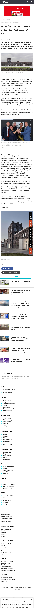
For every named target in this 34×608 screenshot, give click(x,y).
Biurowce (3, 534)
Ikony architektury (6, 543)
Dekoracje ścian (7, 418)
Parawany (5, 502)
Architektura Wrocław (7, 516)
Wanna (4, 425)
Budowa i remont (13, 587)
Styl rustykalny (7, 441)
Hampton (5, 436)
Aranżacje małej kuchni (9, 484)
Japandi (5, 457)
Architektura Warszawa (7, 513)
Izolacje (5, 405)
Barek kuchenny (7, 499)
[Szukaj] (27, 2)
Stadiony (3, 532)
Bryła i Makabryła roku (7, 565)
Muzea (3, 545)
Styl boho (5, 434)
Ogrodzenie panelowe (9, 403)
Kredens (5, 497)
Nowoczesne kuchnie (8, 486)
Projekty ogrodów (7, 392)
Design (29, 587)
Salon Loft (5, 473)
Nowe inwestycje (6, 552)
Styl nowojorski (7, 455)
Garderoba (5, 423)
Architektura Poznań (6, 518)
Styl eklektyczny (7, 452)
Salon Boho (6, 472)
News (7, 19)
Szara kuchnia (6, 483)
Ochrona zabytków (6, 566)
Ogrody (20, 587)
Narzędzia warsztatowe (9, 402)
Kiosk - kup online (17, 8)
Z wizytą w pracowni (7, 568)
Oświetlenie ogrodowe (9, 389)
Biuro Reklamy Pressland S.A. (9, 579)
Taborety (5, 504)
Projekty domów (7, 400)
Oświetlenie (6, 427)
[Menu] (32, 2)
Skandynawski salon (8, 470)
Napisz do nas (5, 581)
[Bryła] (5, 2)
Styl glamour (6, 438)
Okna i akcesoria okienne (9, 409)
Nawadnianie (6, 391)
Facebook (17, 592)
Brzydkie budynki (6, 521)
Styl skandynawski (8, 439)
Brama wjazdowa (7, 410)
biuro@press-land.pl (6, 577)
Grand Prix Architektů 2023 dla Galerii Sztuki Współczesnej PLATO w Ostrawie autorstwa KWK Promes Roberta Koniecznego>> (17, 112)
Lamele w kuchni (7, 488)
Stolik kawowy (7, 500)
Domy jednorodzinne (7, 529)
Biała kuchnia (6, 481)
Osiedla (3, 531)
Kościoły (3, 547)
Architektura (17, 589)
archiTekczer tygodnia (7, 561)
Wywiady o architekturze (8, 554)
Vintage (5, 454)
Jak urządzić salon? (8, 466)
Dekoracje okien (7, 421)
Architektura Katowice (7, 520)
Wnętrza (25, 587)
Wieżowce (4, 549)
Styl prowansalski (7, 445)
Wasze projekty (5, 563)
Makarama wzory (7, 420)
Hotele (3, 550)
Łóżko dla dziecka (8, 495)
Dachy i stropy (6, 407)
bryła (2, 19)
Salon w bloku (6, 468)
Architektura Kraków (6, 514)
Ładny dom (5, 587)
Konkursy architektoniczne (8, 570)
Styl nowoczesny (7, 459)
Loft (4, 443)
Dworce (3, 536)
